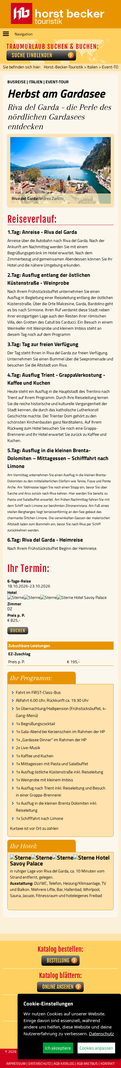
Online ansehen (57, 987)
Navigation (24, 34)
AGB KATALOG (63, 1063)
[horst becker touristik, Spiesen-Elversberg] (57, 22)
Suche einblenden (32, 55)
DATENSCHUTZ (39, 1063)
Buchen (17, 630)
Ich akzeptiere (58, 1048)
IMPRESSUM (16, 1063)
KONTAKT (107, 1063)
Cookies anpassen (96, 1048)
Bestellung (58, 961)
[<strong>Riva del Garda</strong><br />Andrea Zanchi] (60, 170)
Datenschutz (101, 1033)
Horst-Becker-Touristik (63, 67)
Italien (92, 67)
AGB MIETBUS (87, 1063)
